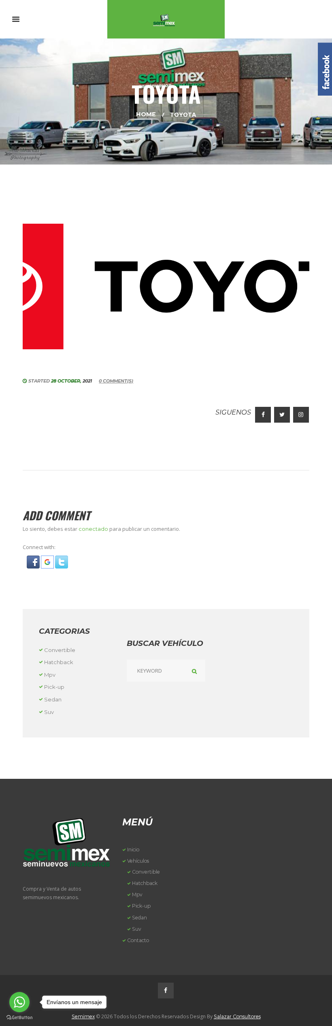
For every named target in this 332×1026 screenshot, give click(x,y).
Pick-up (54, 687)
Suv (49, 712)
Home (146, 114)
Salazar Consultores (237, 1016)
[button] (34, 560)
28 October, (71, 381)
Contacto (138, 940)
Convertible (59, 650)
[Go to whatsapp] (19, 1002)
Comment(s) (116, 381)
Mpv (49, 674)
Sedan (53, 699)
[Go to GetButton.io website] (19, 1017)
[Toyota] (166, 287)
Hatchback (58, 662)
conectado (93, 529)
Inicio (133, 849)
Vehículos (138, 861)
